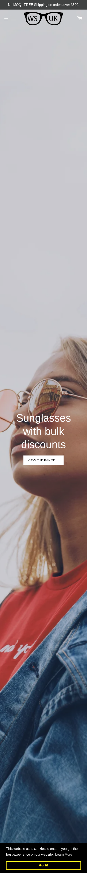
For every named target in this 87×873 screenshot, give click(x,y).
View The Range (42, 460)
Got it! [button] (43, 865)
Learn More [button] (63, 854)
